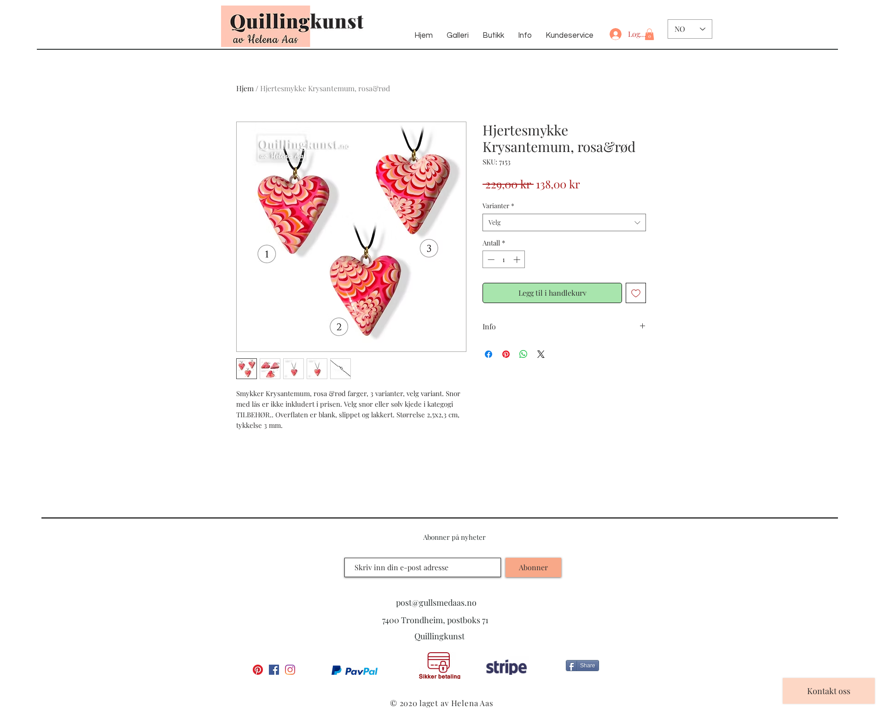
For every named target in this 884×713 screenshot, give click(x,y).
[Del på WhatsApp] (523, 354)
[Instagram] (290, 670)
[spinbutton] (504, 259)
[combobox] (564, 222)
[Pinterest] (258, 670)
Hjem (245, 88)
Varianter (498, 205)
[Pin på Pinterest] (506, 354)
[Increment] (518, 259)
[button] (649, 34)
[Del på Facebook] (488, 354)
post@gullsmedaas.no (436, 602)
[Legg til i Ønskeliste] (636, 293)
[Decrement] (490, 259)
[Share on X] (541, 354)
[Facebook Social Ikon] (274, 670)
